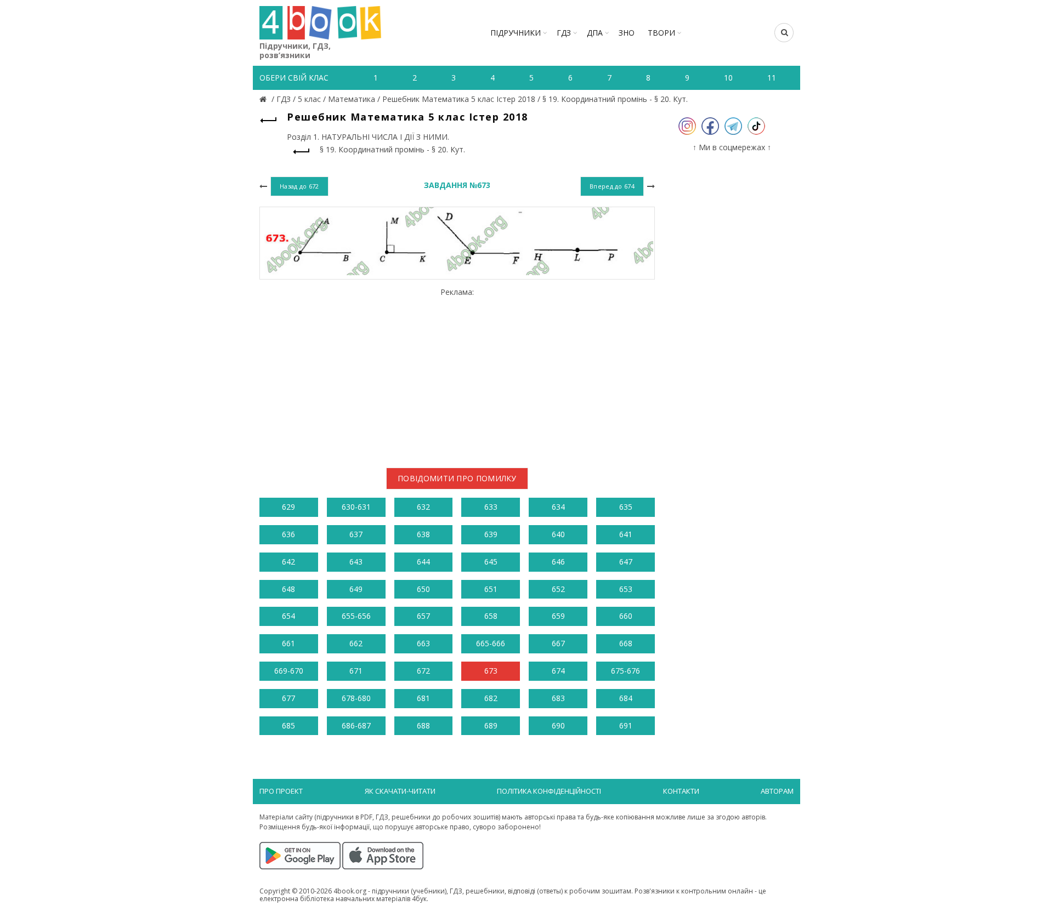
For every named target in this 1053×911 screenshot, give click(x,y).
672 (423, 670)
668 (625, 643)
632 (423, 507)
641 (625, 534)
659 (558, 616)
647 (625, 561)
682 (490, 698)
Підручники (515, 32)
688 (423, 725)
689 (490, 725)
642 (288, 561)
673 (490, 670)
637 (356, 534)
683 (558, 698)
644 (423, 561)
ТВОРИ (661, 32)
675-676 (625, 670)
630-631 (356, 507)
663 (423, 643)
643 (356, 561)
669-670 (288, 670)
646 (558, 561)
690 (558, 725)
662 (356, 643)
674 (558, 670)
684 (625, 698)
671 (356, 670)
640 (558, 534)
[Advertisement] (457, 373)
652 (558, 589)
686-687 (356, 725)
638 (423, 534)
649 (356, 589)
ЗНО (627, 32)
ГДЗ (564, 32)
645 (490, 561)
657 (423, 616)
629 (288, 507)
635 (625, 507)
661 (288, 643)
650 (423, 589)
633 (490, 507)
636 (288, 534)
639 (490, 534)
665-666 (490, 643)
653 (625, 589)
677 (288, 698)
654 (288, 616)
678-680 (356, 698)
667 (558, 643)
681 (423, 698)
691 (625, 725)
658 (490, 616)
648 (288, 589)
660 (625, 616)
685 (288, 725)
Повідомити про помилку (457, 478)
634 (558, 507)
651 (490, 589)
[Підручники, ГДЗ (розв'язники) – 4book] (264, 99)
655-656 (356, 616)
